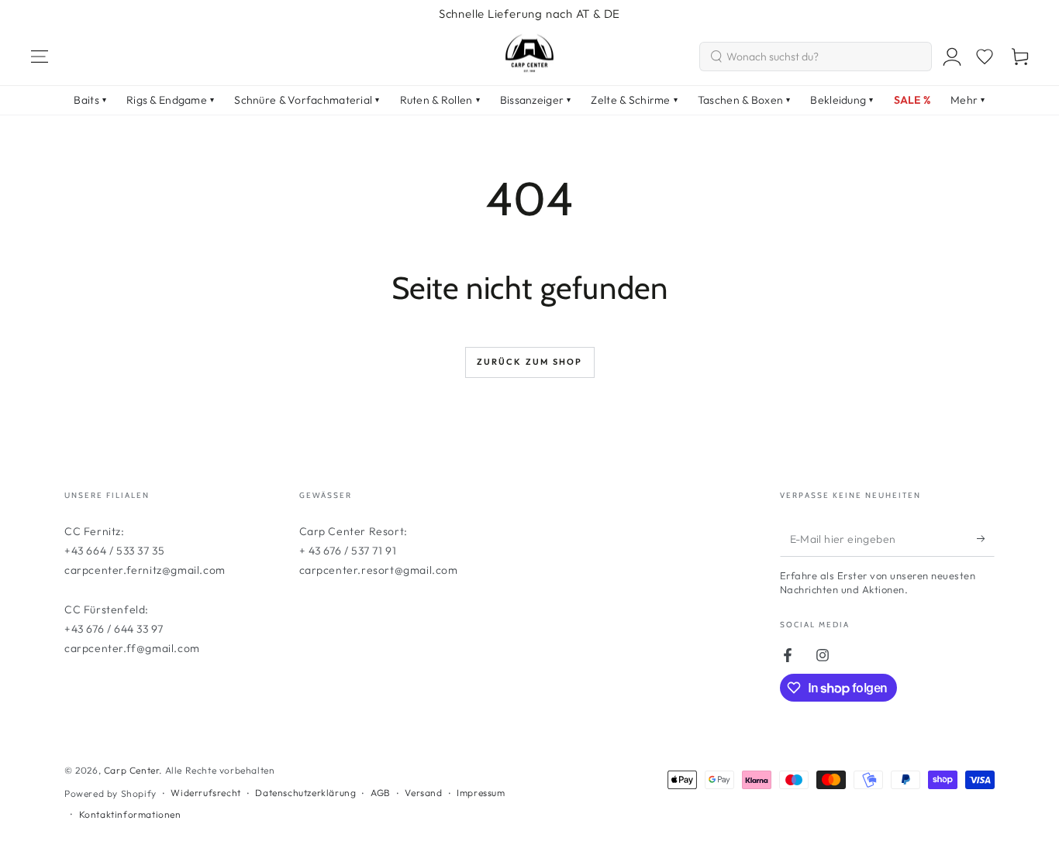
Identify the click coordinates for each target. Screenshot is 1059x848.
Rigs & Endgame (170, 100)
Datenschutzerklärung (305, 792)
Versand (423, 792)
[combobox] (815, 56)
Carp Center (132, 770)
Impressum (481, 792)
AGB (381, 792)
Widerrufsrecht (205, 792)
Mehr (967, 100)
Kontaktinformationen (130, 814)
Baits (90, 100)
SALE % (912, 100)
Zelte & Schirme (634, 100)
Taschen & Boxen (744, 100)
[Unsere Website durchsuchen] (716, 56)
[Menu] (39, 56)
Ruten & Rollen (440, 100)
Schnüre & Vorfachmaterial (306, 100)
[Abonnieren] (986, 539)
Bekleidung (841, 100)
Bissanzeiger (535, 100)
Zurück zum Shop (530, 361)
